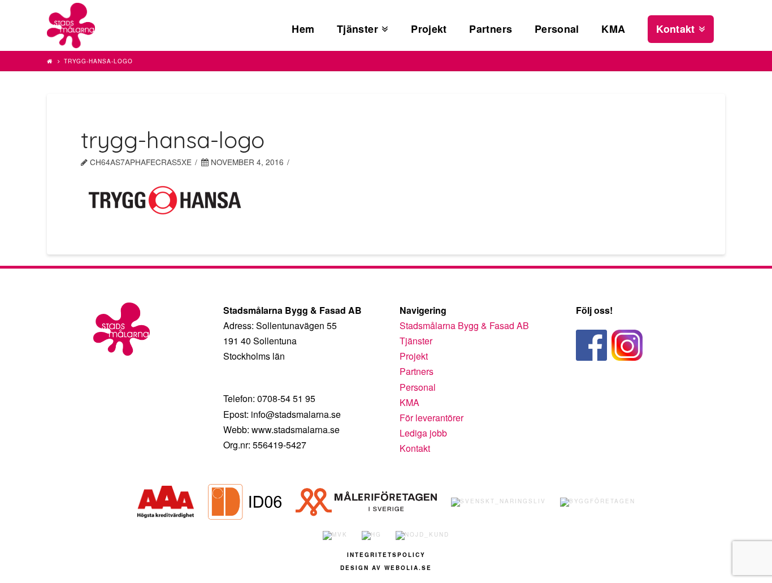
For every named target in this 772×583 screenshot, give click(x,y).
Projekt (414, 355)
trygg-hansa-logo (98, 61)
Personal (418, 387)
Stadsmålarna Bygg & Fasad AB (464, 325)
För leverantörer (431, 417)
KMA (409, 402)
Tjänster (416, 340)
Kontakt (415, 448)
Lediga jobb (423, 432)
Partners (416, 371)
